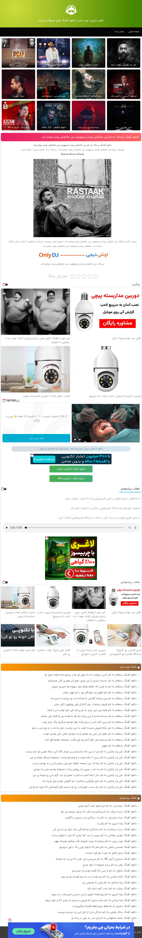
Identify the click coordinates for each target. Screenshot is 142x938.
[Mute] (80, 439)
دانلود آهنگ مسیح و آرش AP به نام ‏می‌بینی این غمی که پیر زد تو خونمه (96, 859)
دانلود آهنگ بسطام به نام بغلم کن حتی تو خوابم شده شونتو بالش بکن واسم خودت (89, 734)
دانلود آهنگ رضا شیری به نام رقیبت (116, 823)
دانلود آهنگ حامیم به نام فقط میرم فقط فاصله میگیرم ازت (104, 906)
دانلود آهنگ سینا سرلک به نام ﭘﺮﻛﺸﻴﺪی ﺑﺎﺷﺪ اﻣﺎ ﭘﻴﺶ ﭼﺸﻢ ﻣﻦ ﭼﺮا (98, 812)
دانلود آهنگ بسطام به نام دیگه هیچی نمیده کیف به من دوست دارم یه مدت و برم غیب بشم (84, 728)
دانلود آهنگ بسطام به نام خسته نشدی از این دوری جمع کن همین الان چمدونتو (92, 681)
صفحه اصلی (134, 31)
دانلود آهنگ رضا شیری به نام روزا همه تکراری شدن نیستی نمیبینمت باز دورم (94, 894)
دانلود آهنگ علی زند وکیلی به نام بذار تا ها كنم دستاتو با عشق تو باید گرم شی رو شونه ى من (84, 775)
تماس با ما (119, 31)
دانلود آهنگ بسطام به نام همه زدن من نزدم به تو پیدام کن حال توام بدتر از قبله (91, 710)
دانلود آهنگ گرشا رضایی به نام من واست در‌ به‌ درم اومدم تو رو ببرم (98, 877)
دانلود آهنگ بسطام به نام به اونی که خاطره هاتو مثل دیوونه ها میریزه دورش (93, 687)
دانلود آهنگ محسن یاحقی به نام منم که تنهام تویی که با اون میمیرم (97, 847)
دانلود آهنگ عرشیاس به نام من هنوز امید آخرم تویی (107, 806)
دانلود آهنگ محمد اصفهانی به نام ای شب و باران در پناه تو (104, 918)
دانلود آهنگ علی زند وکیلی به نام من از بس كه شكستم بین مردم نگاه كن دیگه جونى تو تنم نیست (80, 751)
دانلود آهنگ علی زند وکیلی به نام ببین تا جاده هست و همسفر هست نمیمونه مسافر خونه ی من (83, 757)
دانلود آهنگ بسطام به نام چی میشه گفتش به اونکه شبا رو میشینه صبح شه (93, 698)
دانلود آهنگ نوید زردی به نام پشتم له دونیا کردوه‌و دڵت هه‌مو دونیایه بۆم (95, 841)
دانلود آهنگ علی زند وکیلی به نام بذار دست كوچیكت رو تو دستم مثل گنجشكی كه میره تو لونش (82, 787)
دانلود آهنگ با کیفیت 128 (71, 478)
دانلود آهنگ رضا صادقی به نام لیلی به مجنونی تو (109, 882)
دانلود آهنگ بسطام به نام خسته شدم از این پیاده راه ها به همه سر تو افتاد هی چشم (88, 716)
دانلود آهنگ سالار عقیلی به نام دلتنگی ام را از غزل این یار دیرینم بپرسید (96, 912)
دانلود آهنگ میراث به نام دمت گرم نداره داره (111, 888)
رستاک (53, 149)
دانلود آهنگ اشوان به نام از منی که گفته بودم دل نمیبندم (104, 871)
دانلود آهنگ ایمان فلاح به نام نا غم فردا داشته (111, 853)
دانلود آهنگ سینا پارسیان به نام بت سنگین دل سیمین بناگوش (100, 818)
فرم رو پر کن (36, 438)
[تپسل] (9, 920)
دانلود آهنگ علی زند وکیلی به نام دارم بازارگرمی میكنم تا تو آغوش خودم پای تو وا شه (89, 781)
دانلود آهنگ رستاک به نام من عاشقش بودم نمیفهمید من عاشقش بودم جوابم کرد (90, 137)
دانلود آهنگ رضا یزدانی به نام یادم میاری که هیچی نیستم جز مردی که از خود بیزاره (90, 900)
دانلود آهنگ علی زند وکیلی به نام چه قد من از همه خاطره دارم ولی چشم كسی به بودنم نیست (84, 763)
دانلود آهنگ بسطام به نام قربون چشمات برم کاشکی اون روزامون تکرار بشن (95, 704)
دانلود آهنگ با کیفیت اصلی (71, 469)
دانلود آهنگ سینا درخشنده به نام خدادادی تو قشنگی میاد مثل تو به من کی (94, 829)
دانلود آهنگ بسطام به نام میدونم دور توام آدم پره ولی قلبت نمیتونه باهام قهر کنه (90, 740)
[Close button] (132, 920)
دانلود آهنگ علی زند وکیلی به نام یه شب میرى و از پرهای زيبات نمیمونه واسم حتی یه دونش (84, 769)
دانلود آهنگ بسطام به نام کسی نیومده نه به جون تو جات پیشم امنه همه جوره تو (90, 675)
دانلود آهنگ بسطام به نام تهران (119, 746)
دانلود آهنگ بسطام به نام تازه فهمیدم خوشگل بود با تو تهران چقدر (99, 692)
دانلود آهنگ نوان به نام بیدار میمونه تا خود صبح (109, 865)
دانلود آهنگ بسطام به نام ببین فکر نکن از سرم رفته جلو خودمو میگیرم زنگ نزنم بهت (89, 722)
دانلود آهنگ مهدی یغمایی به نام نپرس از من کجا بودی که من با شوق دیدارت (93, 835)
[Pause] (75, 439)
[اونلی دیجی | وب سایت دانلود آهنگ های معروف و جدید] (71, 10)
